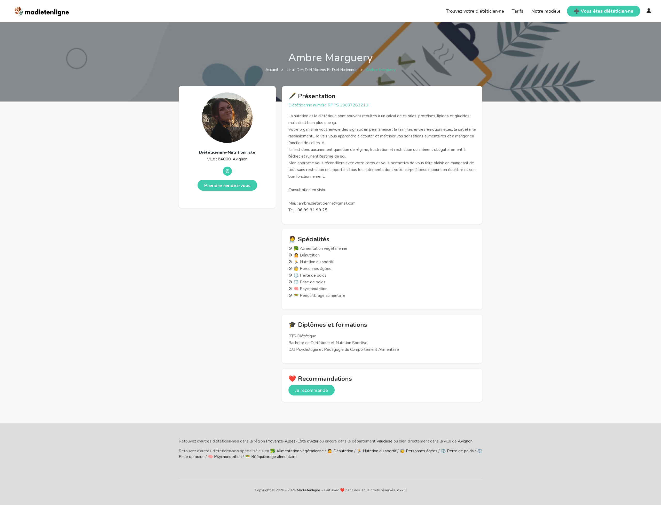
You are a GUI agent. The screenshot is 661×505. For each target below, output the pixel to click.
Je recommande (311, 390)
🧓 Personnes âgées (418, 451)
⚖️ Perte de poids (457, 451)
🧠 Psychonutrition (225, 457)
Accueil (272, 69)
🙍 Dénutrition (340, 451)
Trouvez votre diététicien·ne (475, 11)
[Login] (649, 11)
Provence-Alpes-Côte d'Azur (292, 441)
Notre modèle (546, 11)
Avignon (465, 441)
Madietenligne (308, 490)
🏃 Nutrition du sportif (376, 451)
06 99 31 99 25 (312, 210)
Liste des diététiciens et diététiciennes (322, 69)
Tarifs (517, 11)
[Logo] (42, 10)
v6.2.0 (401, 490)
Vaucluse (384, 441)
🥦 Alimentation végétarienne (297, 451)
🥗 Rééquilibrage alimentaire (271, 457)
